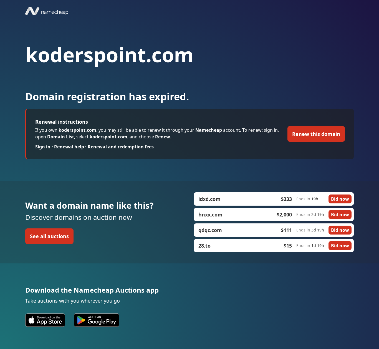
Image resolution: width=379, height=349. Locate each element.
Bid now (340, 199)
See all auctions (49, 236)
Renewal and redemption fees (121, 147)
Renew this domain (316, 134)
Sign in (42, 147)
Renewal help (69, 147)
